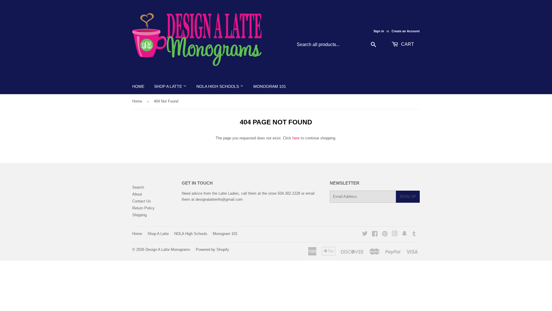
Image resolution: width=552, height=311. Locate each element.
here (296, 138)
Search (138, 187)
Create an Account (406, 31)
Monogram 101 (269, 86)
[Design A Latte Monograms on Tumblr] (414, 234)
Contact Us (141, 201)
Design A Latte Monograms (167, 249)
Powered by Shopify (212, 249)
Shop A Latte (168, 86)
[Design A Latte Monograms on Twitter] (365, 234)
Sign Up (408, 196)
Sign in (378, 31)
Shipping (139, 215)
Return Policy (143, 208)
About (137, 194)
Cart (407, 44)
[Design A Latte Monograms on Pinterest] (385, 234)
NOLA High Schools (218, 86)
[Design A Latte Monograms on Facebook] (375, 234)
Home (138, 86)
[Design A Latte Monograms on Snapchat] (404, 234)
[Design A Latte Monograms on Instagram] (395, 234)
